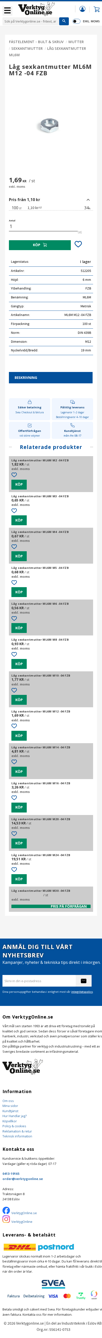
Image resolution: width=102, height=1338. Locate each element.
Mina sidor (10, 1105)
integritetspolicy (82, 992)
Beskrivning (26, 377)
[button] (7, 11)
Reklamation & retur (17, 1131)
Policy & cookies (14, 1126)
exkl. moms (91, 21)
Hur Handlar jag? (14, 1116)
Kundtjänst (10, 1111)
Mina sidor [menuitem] (82, 8)
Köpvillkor (9, 1121)
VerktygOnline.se (24, 1213)
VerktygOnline (21, 1221)
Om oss (8, 1101)
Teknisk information (17, 1136)
